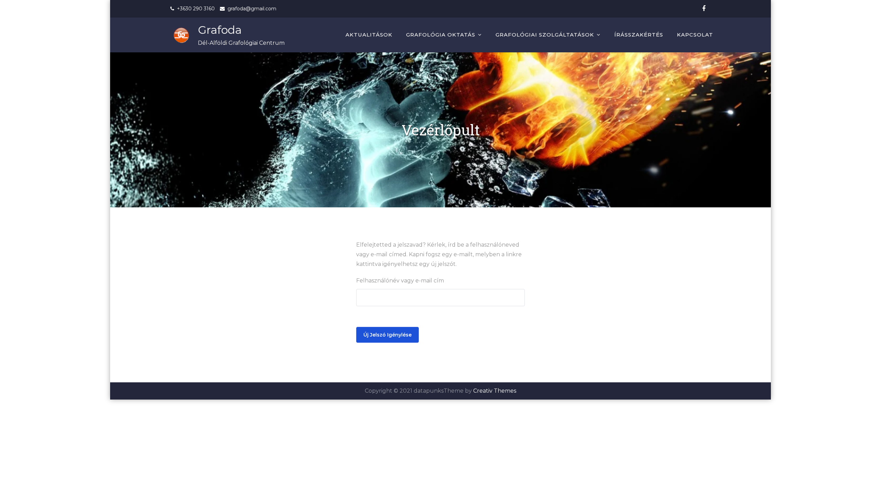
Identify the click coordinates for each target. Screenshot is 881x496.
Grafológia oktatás (440, 34)
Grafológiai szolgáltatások (545, 34)
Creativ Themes (494, 391)
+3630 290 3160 (196, 9)
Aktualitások (369, 34)
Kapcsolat (695, 34)
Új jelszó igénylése (387, 335)
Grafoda (220, 30)
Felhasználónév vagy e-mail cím (400, 280)
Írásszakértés (638, 34)
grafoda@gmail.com (251, 9)
